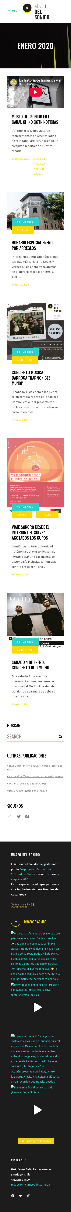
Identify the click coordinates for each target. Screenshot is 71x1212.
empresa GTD (19, 879)
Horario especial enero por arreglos (32, 245)
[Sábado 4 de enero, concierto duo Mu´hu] (35, 621)
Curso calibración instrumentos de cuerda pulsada (35, 776)
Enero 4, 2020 (20, 574)
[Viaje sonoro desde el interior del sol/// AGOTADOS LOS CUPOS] (35, 476)
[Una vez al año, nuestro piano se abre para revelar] (35, 956)
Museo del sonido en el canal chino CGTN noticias (35, 119)
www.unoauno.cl (19, 907)
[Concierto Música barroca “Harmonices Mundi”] (35, 331)
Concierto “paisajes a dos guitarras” (27, 783)
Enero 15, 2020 (20, 284)
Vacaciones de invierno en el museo (27, 790)
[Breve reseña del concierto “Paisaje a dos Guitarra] (35, 1007)
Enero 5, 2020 (20, 420)
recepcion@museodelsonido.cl (31, 1184)
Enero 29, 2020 (20, 158)
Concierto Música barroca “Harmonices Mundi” (31, 377)
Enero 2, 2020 (20, 704)
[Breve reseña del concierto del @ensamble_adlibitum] (35, 1110)
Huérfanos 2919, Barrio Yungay (31, 1169)
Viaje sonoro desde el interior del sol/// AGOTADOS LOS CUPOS (30, 532)
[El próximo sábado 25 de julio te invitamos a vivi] (35, 1058)
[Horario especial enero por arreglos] (35, 211)
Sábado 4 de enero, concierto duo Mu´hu (30, 665)
